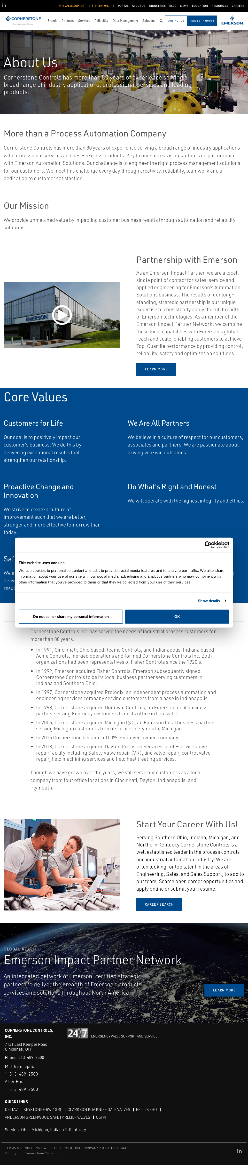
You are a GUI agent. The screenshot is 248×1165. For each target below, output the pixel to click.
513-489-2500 (31, 1057)
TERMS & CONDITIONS (22, 1148)
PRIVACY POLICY (97, 1148)
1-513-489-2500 (21, 1074)
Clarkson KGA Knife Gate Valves (99, 1109)
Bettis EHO (146, 1109)
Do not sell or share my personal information (71, 616)
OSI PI (101, 1117)
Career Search (159, 904)
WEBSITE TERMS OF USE (62, 1148)
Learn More (156, 369)
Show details (209, 601)
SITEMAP (120, 1148)
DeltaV (11, 1109)
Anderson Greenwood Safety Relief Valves (47, 1117)
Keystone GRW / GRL (42, 1109)
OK (177, 616)
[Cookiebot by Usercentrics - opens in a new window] (208, 545)
